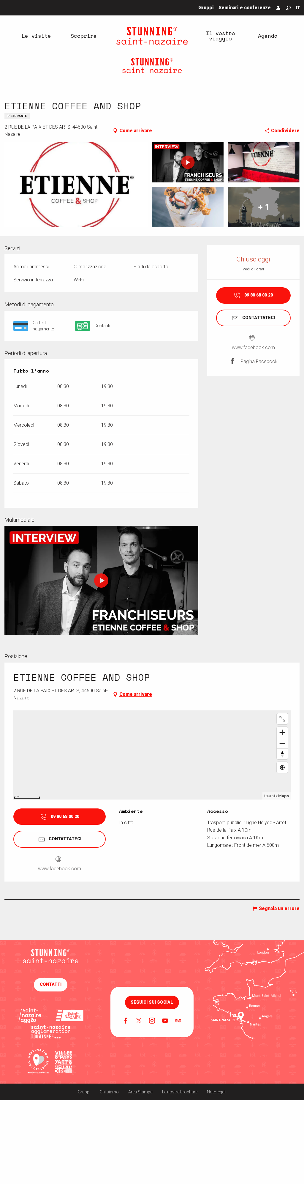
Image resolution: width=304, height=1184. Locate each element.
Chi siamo (109, 1092)
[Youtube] (165, 1021)
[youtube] (101, 580)
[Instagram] (152, 1021)
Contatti (50, 984)
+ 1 (264, 207)
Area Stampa (140, 1092)
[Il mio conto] (278, 7)
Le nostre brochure (179, 1092)
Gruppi (84, 1092)
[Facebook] (125, 1021)
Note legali (216, 1092)
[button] (288, 7)
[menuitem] (36, 35)
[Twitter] (138, 1021)
